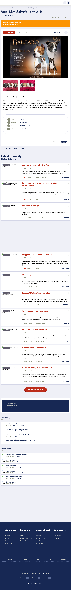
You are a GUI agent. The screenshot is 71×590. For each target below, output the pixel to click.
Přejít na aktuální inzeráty (11, 24)
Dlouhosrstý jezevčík (30, 206)
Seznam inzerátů (9, 15)
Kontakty (25, 573)
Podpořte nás (58, 541)
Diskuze (7, 538)
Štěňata (17, 8)
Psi (12, 8)
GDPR (47, 573)
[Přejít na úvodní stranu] (2, 8)
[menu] (68, 2)
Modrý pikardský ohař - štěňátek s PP (37, 368)
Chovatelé (23, 541)
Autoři (22, 535)
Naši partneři (57, 535)
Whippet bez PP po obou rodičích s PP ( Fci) (40, 254)
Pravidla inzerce (12, 405)
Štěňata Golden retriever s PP (34, 329)
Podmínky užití (36, 573)
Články (7, 541)
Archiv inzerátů (11, 403)
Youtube (22, 578)
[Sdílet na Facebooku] (62, 142)
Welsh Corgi (27, 275)
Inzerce (7, 8)
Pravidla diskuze (40, 541)
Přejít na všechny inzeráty (36, 389)
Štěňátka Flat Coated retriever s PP (37, 311)
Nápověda (10, 408)
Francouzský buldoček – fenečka (35, 165)
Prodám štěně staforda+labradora (36, 293)
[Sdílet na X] (65, 142)
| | (60, 17)
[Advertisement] (35, 236)
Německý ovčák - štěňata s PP (34, 347)
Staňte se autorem (26, 538)
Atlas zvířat (8, 543)
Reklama (56, 538)
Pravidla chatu (40, 543)
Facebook (44, 578)
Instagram (33, 578)
